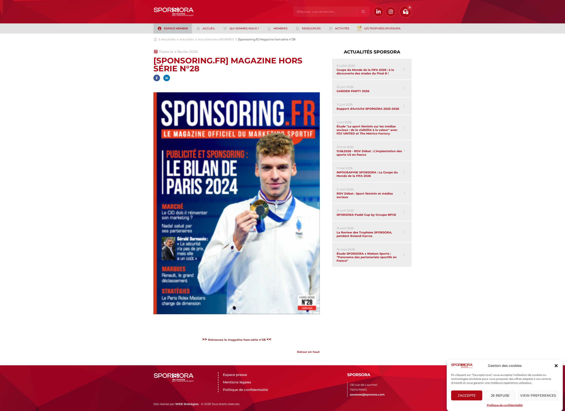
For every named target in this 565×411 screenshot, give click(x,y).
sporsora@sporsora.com (367, 394)
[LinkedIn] (378, 11)
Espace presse (235, 375)
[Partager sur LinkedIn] (166, 78)
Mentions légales (237, 382)
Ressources (311, 28)
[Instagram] (390, 11)
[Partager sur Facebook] (156, 78)
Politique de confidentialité (505, 405)
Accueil (209, 28)
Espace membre (176, 28)
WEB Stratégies (187, 404)
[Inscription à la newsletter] (405, 12)
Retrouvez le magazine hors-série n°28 (237, 339)
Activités (342, 28)
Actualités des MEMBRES (216, 39)
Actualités (168, 39)
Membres (280, 28)
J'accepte (467, 395)
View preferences (538, 395)
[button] (556, 366)
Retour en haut (308, 352)
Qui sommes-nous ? (244, 28)
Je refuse (500, 395)
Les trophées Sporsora (382, 28)
